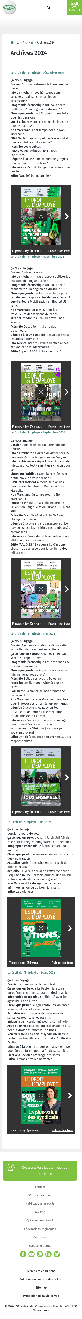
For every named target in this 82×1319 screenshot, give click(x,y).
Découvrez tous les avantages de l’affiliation (44, 1171)
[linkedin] (48, 1254)
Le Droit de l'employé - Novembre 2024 (37, 257)
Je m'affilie (74, 10)
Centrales (39, 1237)
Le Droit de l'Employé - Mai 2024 (29, 822)
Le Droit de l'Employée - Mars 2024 (31, 972)
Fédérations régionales (40, 1229)
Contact (40, 1187)
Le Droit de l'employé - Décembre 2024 (37, 73)
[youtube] (31, 1254)
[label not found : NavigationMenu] (60, 7)
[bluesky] (57, 1254)
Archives (28, 42)
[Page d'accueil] (12, 42)
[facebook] (23, 1254)
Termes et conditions (41, 1271)
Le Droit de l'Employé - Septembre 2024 (38, 432)
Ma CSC (40, 1212)
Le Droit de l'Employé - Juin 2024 (33, 634)
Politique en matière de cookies (41, 1279)
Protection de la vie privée (41, 1296)
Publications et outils (39, 1204)
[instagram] (40, 1254)
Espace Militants (40, 1246)
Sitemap (41, 1287)
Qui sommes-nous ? (39, 1220)
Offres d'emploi (40, 1195)
